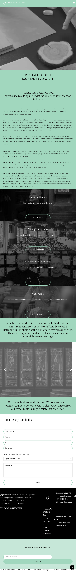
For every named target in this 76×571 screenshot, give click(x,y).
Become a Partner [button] (38, 282)
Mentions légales (44, 570)
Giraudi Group (30, 570)
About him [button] (38, 217)
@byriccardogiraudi (64, 502)
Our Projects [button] (38, 314)
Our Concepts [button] (38, 250)
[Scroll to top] (72, 567)
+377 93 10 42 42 (62, 499)
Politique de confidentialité (64, 570)
